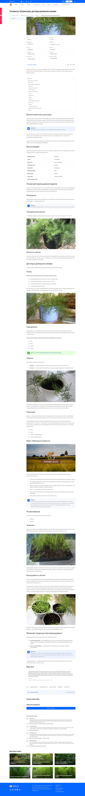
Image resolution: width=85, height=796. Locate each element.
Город (49, 4)
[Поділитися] (68, 64)
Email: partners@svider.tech (60, 791)
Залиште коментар (33, 705)
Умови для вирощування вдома (34, 84)
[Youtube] (21, 1)
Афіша (16, 4)
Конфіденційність (58, 785)
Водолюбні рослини (34, 686)
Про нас (57, 786)
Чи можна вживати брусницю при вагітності (38, 746)
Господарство (36, 4)
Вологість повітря (32, 89)
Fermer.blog (11, 4)
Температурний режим (33, 88)
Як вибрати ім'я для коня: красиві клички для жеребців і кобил (41, 723)
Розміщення (31, 86)
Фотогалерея (30, 82)
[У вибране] (28, 755)
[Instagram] (28, 1)
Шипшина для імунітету (34, 730)
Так (50, 692)
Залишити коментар (51, 708)
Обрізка (30, 97)
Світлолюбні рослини (43, 686)
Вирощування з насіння (33, 106)
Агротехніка (55, 4)
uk (64, 1)
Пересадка (31, 98)
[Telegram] (26, 1)
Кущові (32, 15)
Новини (22, 4)
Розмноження (30, 102)
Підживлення (31, 95)
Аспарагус (37, 15)
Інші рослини (66, 686)
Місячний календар (66, 4)
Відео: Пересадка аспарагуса (34, 100)
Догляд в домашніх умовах (33, 91)
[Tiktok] (31, 1)
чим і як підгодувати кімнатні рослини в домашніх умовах (48, 352)
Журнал (28, 4)
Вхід (69, 1)
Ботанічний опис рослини (33, 80)
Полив (30, 93)
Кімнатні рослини (15, 15)
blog (12, 1)
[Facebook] (24, 1)
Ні (53, 692)
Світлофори (60, 686)
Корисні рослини (52, 686)
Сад (43, 4)
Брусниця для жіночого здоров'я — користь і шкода (39, 738)
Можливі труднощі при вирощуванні (35, 108)
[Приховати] (74, 78)
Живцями (30, 104)
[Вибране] (74, 1)
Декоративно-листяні (25, 15)
